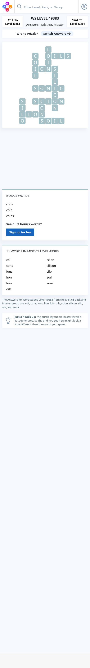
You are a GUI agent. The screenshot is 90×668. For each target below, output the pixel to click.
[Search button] (19, 6)
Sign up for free (20, 232)
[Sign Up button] (84, 6)
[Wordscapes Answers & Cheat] (7, 6)
